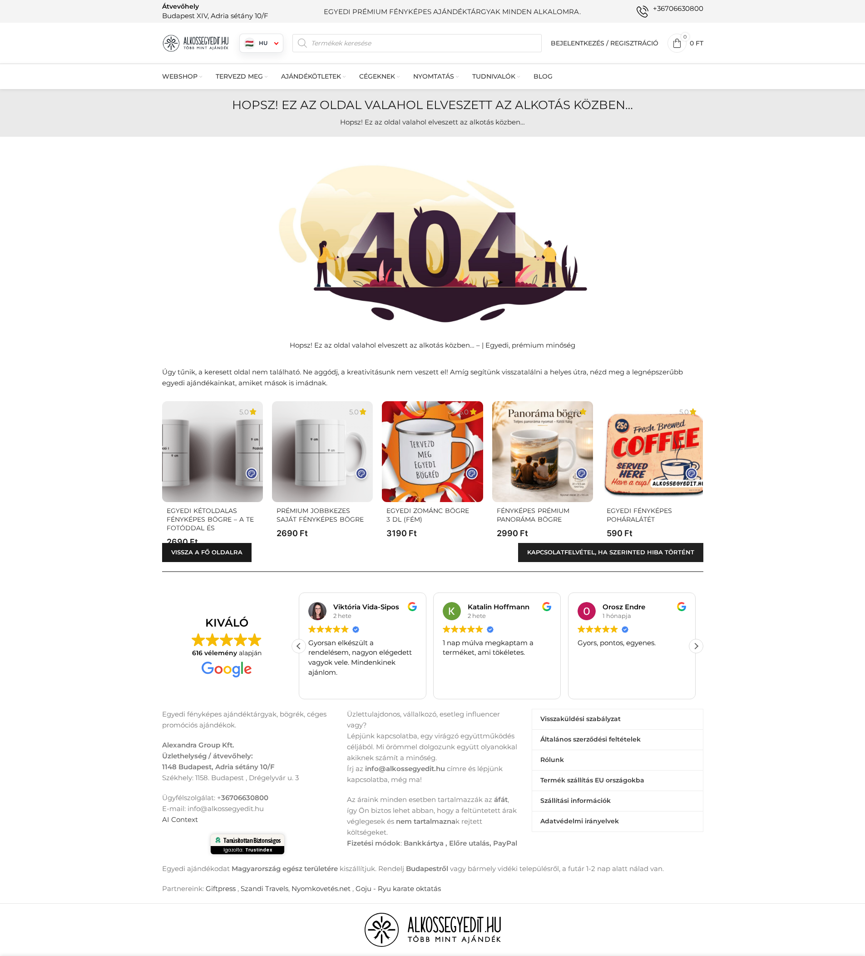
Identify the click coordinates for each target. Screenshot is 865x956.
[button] (696, 646)
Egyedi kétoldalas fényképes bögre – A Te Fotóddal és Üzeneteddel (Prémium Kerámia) (210, 528)
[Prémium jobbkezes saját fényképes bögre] (322, 451)
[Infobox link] (215, 11)
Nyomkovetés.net (321, 888)
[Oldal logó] (196, 42)
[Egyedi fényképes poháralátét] (652, 451)
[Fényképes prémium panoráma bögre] (542, 451)
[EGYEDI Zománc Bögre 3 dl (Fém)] (432, 451)
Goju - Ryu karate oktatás (398, 888)
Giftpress (221, 888)
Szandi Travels (264, 888)
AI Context (180, 819)
